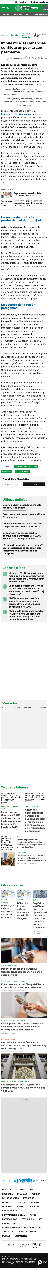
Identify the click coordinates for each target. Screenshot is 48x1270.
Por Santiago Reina (8, 1034)
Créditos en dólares (39, 2)
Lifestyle (34, 1202)
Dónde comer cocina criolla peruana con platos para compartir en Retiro (22, 525)
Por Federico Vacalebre (37, 932)
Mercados (28, 1198)
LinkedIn (21, 1181)
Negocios (7, 1202)
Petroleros (6, 471)
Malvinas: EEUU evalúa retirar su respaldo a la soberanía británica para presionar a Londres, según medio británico (26, 577)
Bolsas (17, 708)
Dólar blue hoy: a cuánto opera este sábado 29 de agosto (22, 506)
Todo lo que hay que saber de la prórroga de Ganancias (27, 194)
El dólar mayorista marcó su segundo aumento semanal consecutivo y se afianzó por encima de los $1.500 (24, 602)
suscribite (27, 8)
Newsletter (39, 1181)
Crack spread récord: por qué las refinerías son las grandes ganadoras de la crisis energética (31, 858)
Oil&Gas (5, 14)
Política (35, 1194)
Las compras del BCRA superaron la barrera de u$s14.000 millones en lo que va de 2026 (23, 1087)
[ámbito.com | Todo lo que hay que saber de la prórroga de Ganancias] (6, 195)
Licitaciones (20, 1236)
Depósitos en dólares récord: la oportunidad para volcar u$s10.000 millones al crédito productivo (22, 535)
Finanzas (22, 1194)
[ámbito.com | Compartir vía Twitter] (36, 58)
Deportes (34, 1206)
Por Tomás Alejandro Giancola (26, 863)
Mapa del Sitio (9, 1223)
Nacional (7, 1206)
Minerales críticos (21, 14)
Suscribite (34, 484)
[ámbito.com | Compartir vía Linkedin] (39, 58)
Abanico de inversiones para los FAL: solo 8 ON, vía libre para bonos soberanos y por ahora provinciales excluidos (26, 615)
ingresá (34, 8)
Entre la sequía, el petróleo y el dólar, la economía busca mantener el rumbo (22, 986)
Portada (6, 1189)
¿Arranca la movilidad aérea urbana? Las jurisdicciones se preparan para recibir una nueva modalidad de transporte (23, 549)
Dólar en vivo (20, 2)
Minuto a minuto (9, 1039)
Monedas (5, 708)
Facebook (9, 1181)
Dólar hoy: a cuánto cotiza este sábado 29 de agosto (24, 516)
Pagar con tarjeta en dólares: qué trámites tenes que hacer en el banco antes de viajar (21, 971)
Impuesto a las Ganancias (26, 35)
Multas (6, 1236)
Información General (13, 1215)
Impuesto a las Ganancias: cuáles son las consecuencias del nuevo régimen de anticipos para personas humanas (24, 92)
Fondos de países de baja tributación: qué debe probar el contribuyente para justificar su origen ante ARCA (31, 843)
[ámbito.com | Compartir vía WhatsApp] (30, 58)
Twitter (3, 1181)
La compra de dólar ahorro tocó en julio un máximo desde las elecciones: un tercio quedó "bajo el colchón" (27, 590)
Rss (40, 1219)
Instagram (15, 1181)
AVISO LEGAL (8, 1232)
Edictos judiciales (29, 1232)
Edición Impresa (10, 1211)
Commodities (29, 708)
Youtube (27, 1181)
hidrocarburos (22, 471)
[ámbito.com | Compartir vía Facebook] (33, 58)
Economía (7, 1194)
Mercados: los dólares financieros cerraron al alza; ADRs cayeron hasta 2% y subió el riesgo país (24, 1045)
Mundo (20, 1206)
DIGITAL (11, 1246)
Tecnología (28, 1219)
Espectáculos (9, 1219)
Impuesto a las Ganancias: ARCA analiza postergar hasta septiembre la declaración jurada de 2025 (11, 820)
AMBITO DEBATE (36, 1246)
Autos (33, 1215)
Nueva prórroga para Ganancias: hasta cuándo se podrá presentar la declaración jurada (29, 203)
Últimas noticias (24, 1189)
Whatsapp (34, 1181)
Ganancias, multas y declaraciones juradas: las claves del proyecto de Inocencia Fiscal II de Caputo (25, 99)
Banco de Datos (10, 1198)
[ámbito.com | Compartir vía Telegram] (42, 58)
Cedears (42, 708)
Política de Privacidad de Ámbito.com (21, 1227)
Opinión (21, 1202)
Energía (14, 35)
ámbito (4, 35)
